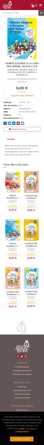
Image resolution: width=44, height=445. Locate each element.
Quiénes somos (22, 410)
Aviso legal (22, 387)
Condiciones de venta (22, 390)
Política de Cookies (22, 398)
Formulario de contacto (22, 374)
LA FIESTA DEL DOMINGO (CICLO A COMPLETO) (31, 292)
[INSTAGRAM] (26, 356)
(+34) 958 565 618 (22, 367)
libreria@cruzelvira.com (22, 371)
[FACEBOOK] (18, 356)
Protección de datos (22, 394)
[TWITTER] (22, 356)
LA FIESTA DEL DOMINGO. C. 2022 (12, 293)
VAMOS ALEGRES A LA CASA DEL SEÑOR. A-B (12, 244)
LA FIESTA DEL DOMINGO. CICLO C (31, 197)
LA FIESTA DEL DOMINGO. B (31, 244)
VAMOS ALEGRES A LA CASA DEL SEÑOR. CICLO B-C (12, 196)
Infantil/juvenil (25, 109)
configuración (22, 431)
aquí (22, 428)
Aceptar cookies (21, 439)
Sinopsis (11, 139)
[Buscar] (41, 13)
